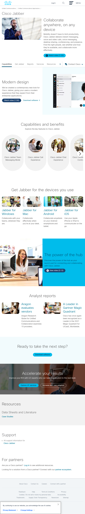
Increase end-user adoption (53, 385)
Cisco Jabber (9, 443)
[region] (30, 508)
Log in (26, 465)
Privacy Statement (9, 510)
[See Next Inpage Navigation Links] (59, 64)
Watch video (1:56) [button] (11, 100)
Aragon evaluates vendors (27, 307)
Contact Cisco (74, 64)
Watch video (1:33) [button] (56, 55)
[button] (13, 153)
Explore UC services (28, 385)
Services (40, 64)
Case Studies (7, 417)
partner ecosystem (63, 470)
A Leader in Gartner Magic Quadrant (72, 307)
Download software (30, 100)
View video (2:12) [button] (56, 270)
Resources (51, 64)
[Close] (58, 504)
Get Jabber (19, 64)
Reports (30, 64)
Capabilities (7, 64)
